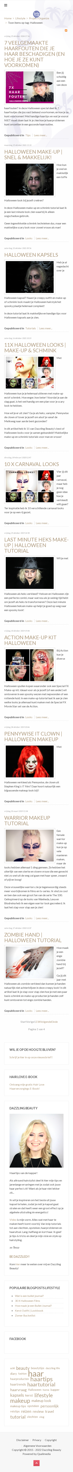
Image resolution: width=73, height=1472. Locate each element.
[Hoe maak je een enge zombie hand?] (29, 962)
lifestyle (43, 1395)
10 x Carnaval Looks (31, 464)
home (46, 1389)
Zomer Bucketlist (25, 1315)
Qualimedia (44, 1453)
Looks (28, 238)
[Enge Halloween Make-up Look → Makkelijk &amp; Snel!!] (29, 179)
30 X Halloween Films (27, 1300)
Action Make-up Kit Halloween (30, 640)
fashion (22, 1373)
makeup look (41, 1400)
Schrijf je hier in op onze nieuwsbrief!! (31, 1057)
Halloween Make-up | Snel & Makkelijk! (33, 154)
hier (18, 1264)
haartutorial (41, 1384)
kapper (55, 1389)
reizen (26, 1411)
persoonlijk (49, 1406)
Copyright (51, 1440)
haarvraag (18, 1389)
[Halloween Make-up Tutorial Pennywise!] (29, 761)
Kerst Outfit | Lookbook (29, 1310)
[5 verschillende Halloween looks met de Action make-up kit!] (29, 664)
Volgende (45, 1021)
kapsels (17, 1395)
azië (12, 1368)
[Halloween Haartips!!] (29, 276)
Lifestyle (20, 18)
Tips (28, 135)
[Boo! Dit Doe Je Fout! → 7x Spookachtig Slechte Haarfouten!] (29, 86)
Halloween (34, 1389)
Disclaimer (22, 1440)
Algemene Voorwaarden (37, 1445)
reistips (15, 1411)
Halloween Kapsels (31, 255)
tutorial (18, 1417)
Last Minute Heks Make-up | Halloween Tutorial (36, 545)
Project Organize (39, 18)
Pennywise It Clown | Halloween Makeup (33, 736)
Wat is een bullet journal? (29, 1295)
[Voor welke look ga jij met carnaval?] (29, 486)
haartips (41, 1379)
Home (8, 18)
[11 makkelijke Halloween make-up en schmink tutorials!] (29, 372)
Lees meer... (40, 135)
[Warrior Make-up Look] (29, 845)
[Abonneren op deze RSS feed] (66, 30)
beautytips (37, 1368)
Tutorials (30, 328)
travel (49, 1411)
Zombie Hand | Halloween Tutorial (33, 937)
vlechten (32, 1417)
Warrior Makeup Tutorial (27, 820)
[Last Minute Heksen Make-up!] (29, 572)
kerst (29, 1395)
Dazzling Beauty (51, 1449)
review (38, 1411)
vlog (41, 1416)
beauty (23, 1368)
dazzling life (53, 1368)
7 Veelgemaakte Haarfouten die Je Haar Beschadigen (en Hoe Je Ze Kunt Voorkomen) (34, 54)
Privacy (36, 1440)
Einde (54, 1021)
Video (13, 1219)
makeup (20, 1400)
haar (36, 1373)
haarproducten (19, 1379)
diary (13, 1373)
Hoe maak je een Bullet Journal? (33, 1305)
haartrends (18, 1384)
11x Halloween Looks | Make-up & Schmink (35, 347)
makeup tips (18, 1406)
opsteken (33, 1406)
